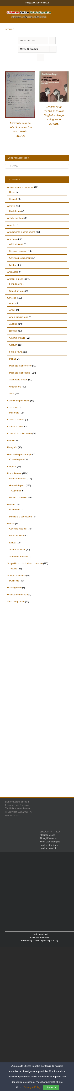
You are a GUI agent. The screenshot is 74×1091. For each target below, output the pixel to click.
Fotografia (12, 447)
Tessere (13, 568)
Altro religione (16, 244)
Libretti (12, 542)
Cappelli (13, 199)
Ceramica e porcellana (18, 400)
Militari (12, 359)
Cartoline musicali (18, 528)
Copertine (16, 490)
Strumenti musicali (18, 556)
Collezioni (12, 407)
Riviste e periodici (18, 497)
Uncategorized (14, 587)
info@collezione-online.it (37, 3)
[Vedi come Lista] (40, 57)
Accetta (51, 1087)
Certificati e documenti (20, 258)
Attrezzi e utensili (16, 279)
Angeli (12, 310)
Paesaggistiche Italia (19, 372)
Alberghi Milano (47, 835)
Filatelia (11, 440)
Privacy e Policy (50, 940)
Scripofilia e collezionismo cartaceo (25, 563)
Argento (11, 225)
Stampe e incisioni (16, 575)
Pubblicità (14, 580)
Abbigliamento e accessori (20, 187)
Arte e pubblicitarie (18, 317)
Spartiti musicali (17, 549)
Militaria (11, 504)
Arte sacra (12, 239)
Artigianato (12, 272)
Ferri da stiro (15, 284)
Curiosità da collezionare (19, 433)
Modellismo (15, 211)
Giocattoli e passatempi (19, 454)
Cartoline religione (18, 251)
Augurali (13, 324)
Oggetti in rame (17, 291)
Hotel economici (48, 848)
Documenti (14, 509)
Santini (12, 265)
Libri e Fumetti (14, 473)
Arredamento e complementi (21, 232)
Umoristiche (15, 386)
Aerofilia (11, 206)
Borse (12, 192)
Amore (12, 303)
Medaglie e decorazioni (20, 516)
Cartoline (11, 298)
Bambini (13, 331)
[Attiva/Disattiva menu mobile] (67, 11)
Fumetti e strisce (17, 478)
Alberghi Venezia (48, 838)
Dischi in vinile (16, 535)
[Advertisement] (37, 650)
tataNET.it (37, 940)
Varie (11, 393)
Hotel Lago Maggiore (50, 841)
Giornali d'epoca (17, 485)
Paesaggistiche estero (20, 365)
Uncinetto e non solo (17, 594)
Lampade (11, 466)
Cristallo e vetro (15, 426)
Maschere (14, 412)
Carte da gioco (16, 459)
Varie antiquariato (15, 601)
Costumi (13, 345)
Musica (10, 523)
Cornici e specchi (15, 419)
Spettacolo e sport (18, 379)
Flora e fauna (15, 351)
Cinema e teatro (17, 338)
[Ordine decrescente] (52, 40)
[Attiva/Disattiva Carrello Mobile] (61, 11)
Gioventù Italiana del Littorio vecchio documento (20, 127)
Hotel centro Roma (49, 845)
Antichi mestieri (15, 218)
